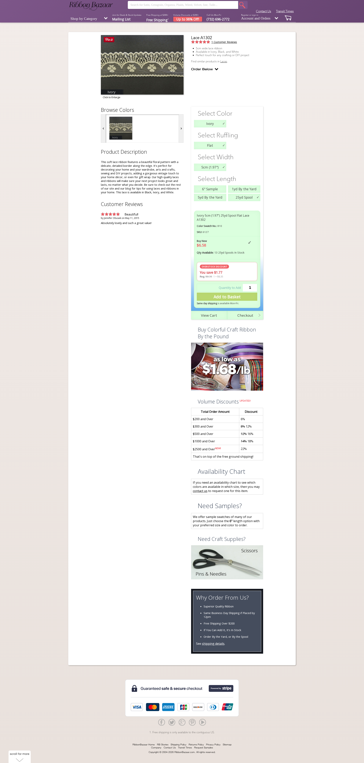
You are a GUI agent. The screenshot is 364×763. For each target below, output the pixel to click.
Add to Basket (227, 296)
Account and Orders (255, 17)
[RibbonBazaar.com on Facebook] (161, 722)
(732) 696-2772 (218, 19)
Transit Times (285, 11)
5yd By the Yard (210, 197)
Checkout (245, 315)
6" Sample (210, 189)
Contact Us (263, 11)
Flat (210, 145)
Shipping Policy (178, 744)
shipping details (213, 644)
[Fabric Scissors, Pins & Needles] (227, 562)
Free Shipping (157, 20)
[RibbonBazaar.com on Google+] (182, 722)
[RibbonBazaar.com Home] (91, 6)
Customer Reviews (224, 42)
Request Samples (203, 747)
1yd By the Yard (244, 189)
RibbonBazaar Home (144, 744)
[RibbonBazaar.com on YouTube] (202, 722)
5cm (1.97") (210, 167)
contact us (200, 491)
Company (156, 747)
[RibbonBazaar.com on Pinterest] (192, 722)
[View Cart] (288, 17)
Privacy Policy (213, 744)
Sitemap (227, 744)
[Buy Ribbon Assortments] (227, 367)
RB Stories (162, 744)
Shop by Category (84, 19)
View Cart (209, 315)
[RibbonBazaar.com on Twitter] (172, 722)
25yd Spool (244, 197)
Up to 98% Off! (187, 19)
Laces (223, 61)
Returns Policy (196, 744)
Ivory (210, 123)
